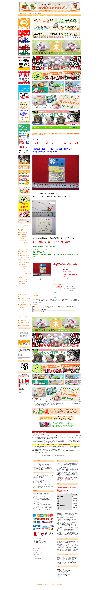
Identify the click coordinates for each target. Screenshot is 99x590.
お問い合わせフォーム (61, 577)
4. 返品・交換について (23, 335)
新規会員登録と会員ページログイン (39, 15)
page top (77, 314)
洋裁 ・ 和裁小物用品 (24, 314)
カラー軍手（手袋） (23, 251)
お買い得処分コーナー (24, 325)
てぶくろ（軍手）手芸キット (25, 226)
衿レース (21, 318)
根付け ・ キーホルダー (24, 262)
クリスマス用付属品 (23, 242)
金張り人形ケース (23, 234)
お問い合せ (60, 15)
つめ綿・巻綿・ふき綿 (24, 255)
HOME (33, 131)
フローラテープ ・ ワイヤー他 (25, 305)
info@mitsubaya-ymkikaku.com (45, 486)
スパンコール (22, 245)
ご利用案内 (52, 15)
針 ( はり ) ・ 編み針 (24, 298)
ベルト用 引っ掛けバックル (25, 323)
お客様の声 (68, 15)
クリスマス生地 (22, 240)
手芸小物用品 (22, 307)
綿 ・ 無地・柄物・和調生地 (25, 274)
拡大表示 (43, 278)
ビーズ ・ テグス (23, 292)
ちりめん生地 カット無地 (25, 268)
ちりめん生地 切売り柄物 (25, 266)
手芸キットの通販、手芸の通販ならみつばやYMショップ (30, 13)
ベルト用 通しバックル (24, 320)
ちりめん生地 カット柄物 (25, 264)
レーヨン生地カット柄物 (24, 271)
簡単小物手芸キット (23, 232)
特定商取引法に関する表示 (56, 584)
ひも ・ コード (22, 294)
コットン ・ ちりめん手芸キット (25, 230)
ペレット (21, 253)
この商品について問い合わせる (69, 288)
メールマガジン (22, 347)
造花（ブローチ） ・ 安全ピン (25, 260)
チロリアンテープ (23, 281)
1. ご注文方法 (21, 330)
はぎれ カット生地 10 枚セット (25, 277)
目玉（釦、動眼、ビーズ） (25, 247)
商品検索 (21, 219)
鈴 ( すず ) (22, 309)
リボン (20, 285)
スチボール (21, 302)
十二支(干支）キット (23, 223)
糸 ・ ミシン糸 (22, 290)
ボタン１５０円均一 (23, 316)
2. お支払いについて (23, 332)
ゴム (20, 311)
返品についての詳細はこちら (69, 286)
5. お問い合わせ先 (22, 336)
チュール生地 (22, 283)
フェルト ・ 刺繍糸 (23, 249)
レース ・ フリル (23, 279)
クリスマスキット (23, 238)
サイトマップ (77, 15)
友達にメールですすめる (68, 290)
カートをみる (25, 15)
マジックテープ (22, 300)
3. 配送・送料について (23, 333)
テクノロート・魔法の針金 (25, 257)
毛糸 (20, 296)
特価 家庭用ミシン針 (23, 287)
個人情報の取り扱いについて (43, 584)
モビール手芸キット (23, 236)
